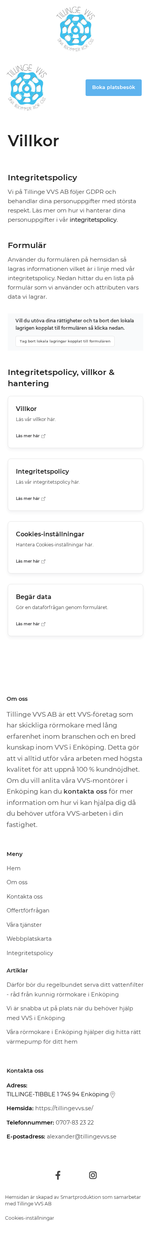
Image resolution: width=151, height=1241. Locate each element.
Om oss (17, 882)
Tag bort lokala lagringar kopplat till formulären (65, 341)
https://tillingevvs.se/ (64, 1108)
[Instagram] (93, 1175)
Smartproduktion (80, 1197)
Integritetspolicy (30, 953)
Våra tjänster (24, 924)
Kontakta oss (25, 896)
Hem (14, 868)
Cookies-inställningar (29, 1218)
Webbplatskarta (29, 938)
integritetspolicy (93, 219)
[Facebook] (58, 1175)
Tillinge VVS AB (34, 1204)
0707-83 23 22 (75, 1122)
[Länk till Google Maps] (112, 1094)
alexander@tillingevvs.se (82, 1136)
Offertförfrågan (28, 910)
